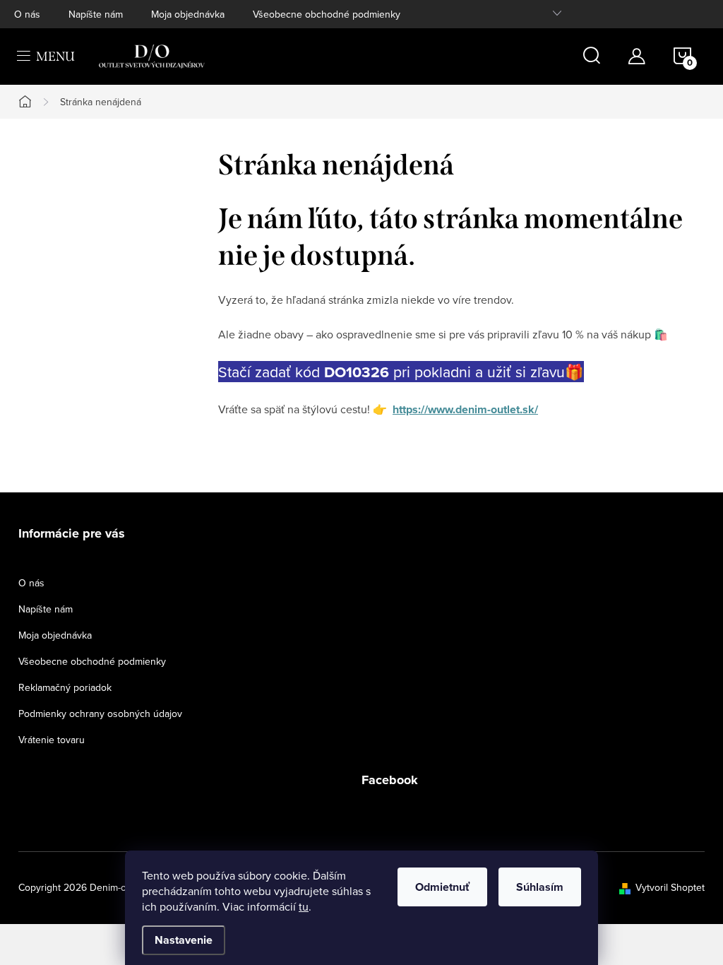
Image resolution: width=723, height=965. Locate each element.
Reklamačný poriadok (65, 687)
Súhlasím (539, 887)
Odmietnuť (442, 887)
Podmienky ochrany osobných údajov (100, 713)
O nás (27, 14)
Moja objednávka (188, 14)
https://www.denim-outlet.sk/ (465, 409)
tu (304, 906)
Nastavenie (184, 940)
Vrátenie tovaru (51, 740)
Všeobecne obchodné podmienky (326, 14)
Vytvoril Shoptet (670, 887)
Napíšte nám (95, 14)
